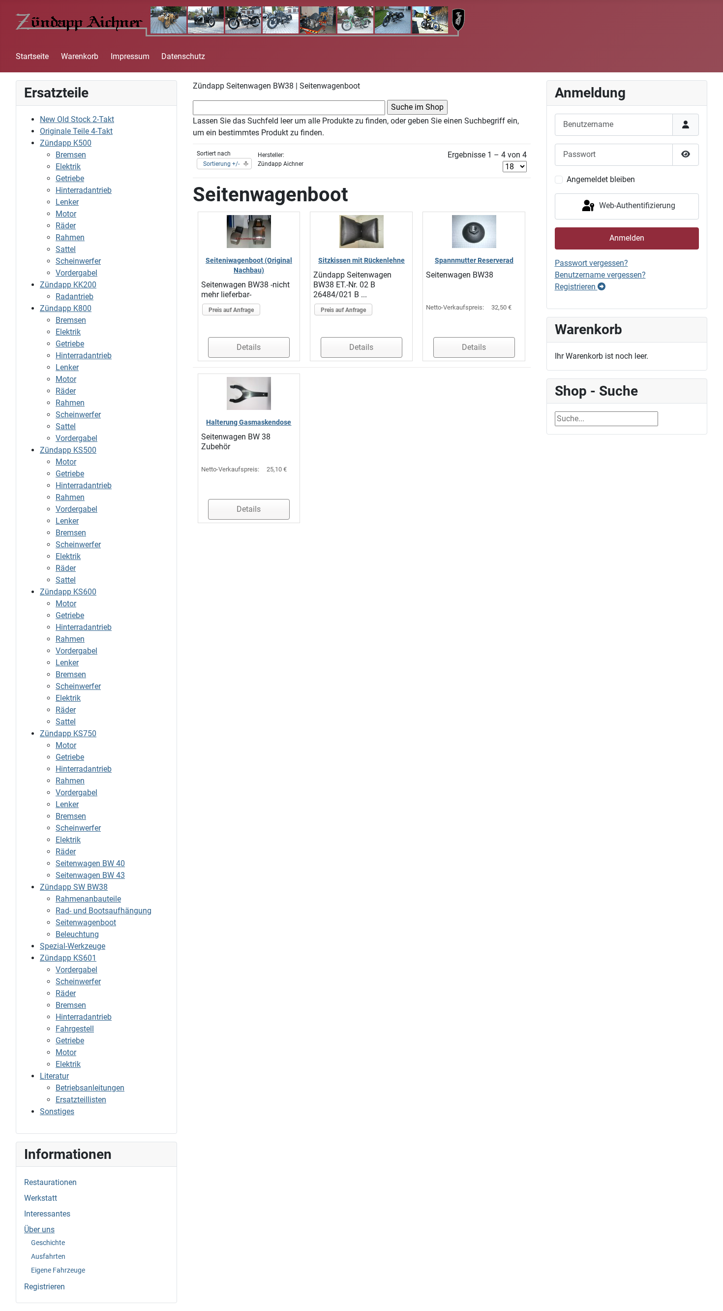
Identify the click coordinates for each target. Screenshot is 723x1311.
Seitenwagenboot (86, 922)
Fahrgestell (75, 1028)
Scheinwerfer (78, 261)
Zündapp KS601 (68, 958)
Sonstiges (57, 1111)
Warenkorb (79, 56)
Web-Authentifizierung (636, 206)
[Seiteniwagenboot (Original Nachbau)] (249, 231)
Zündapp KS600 (68, 591)
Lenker (67, 202)
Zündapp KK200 (68, 284)
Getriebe (70, 178)
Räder (66, 225)
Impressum (130, 56)
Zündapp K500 (65, 143)
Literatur (54, 1076)
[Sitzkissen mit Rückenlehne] (361, 231)
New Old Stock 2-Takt (77, 119)
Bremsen (71, 154)
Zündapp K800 (65, 308)
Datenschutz (183, 56)
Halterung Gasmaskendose (248, 422)
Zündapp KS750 (68, 733)
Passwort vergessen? (591, 263)
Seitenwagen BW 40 (90, 863)
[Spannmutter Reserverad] (474, 231)
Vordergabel (76, 273)
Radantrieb (74, 296)
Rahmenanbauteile (88, 899)
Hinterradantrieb (84, 190)
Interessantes (47, 1213)
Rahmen (70, 237)
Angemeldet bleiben (601, 179)
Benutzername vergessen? (600, 275)
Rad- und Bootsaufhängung (103, 910)
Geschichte (48, 1243)
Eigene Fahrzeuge (58, 1270)
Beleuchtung (77, 934)
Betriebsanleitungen (90, 1087)
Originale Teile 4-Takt (76, 131)
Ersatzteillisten (81, 1099)
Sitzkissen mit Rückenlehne (361, 260)
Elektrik (68, 166)
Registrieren (44, 1286)
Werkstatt (40, 1198)
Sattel (66, 249)
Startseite (32, 56)
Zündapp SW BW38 (74, 887)
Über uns (39, 1229)
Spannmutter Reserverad (474, 260)
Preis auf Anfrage (231, 310)
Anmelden (626, 238)
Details (249, 347)
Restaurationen (50, 1182)
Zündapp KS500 (68, 450)
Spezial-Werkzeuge (72, 946)
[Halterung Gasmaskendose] (249, 393)
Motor (66, 213)
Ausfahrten (48, 1256)
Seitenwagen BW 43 (90, 875)
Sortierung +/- (221, 163)
